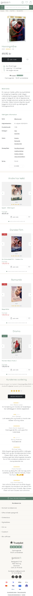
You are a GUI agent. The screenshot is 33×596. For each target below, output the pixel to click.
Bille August (17, 119)
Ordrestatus (6, 517)
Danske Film (18, 144)
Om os (4, 527)
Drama (16, 138)
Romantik (17, 141)
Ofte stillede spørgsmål (10, 513)
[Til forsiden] (6, 2)
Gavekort (5, 532)
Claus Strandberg (19, 156)
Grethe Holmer (18, 151)
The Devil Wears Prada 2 (9, 361)
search (31, 7)
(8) (10, 49)
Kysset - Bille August (8, 208)
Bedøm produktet (16, 396)
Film (15, 131)
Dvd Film (17, 133)
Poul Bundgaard (19, 148)
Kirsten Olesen (18, 154)
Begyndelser (5, 309)
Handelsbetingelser (12, 592)
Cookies (23, 594)
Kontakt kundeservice (9, 508)
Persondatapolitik (21, 592)
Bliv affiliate (6, 536)
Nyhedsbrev (6, 522)
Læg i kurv (12, 59)
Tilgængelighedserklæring (14, 594)
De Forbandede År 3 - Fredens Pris (12, 259)
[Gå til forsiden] (16, 558)
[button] (3, 193)
